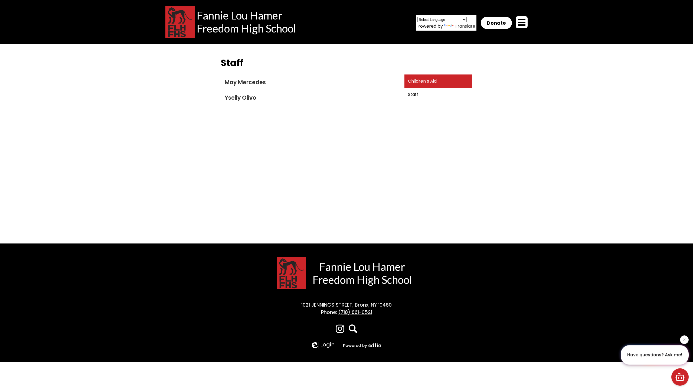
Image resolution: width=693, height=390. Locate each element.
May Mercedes (245, 82)
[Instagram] (340, 328)
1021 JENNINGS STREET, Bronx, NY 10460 (346, 304)
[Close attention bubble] (684, 339)
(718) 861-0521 (355, 312)
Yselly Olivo (240, 98)
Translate (465, 26)
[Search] (352, 328)
